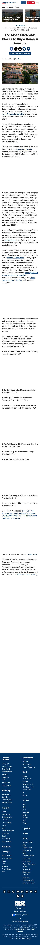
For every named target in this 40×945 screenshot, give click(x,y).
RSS (31, 891)
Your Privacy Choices (21, 915)
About (25, 838)
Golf (24, 820)
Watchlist (6, 847)
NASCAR (26, 812)
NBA (24, 807)
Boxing (25, 815)
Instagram (13, 891)
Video (25, 833)
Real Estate (28, 757)
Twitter (16, 49)
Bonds (4, 825)
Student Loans (7, 766)
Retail (4, 836)
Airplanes (5, 866)
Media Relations (28, 856)
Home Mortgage (20, 26)
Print (24, 49)
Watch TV (31, 3)
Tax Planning (6, 785)
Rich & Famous (7, 858)
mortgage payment (24, 149)
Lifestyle (5, 852)
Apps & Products (28, 883)
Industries (5, 833)
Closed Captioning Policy (20, 921)
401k (3, 780)
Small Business (7, 802)
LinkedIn (26, 891)
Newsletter (35, 891)
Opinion (26, 828)
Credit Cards (6, 769)
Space (25, 795)
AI (23, 792)
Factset (26, 927)
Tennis (25, 823)
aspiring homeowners (15, 258)
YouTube (18, 891)
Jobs (24, 845)
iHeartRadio (22, 896)
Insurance (5, 777)
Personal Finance (6, 758)
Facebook (11, 49)
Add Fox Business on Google (21, 53)
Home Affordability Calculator (13, 114)
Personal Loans (7, 772)
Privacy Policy (27, 850)
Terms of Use (27, 848)
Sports (26, 800)
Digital (25, 776)
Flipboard (22, 891)
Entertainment (7, 855)
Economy (6, 790)
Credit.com (18, 59)
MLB (24, 810)
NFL (24, 804)
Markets (5, 808)
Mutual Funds (6, 841)
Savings (4, 774)
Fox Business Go (28, 880)
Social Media (27, 779)
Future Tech (27, 790)
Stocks (4, 812)
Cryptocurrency (7, 817)
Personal (26, 761)
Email (28, 49)
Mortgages (5, 763)
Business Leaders (8, 831)
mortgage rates (11, 240)
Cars (3, 864)
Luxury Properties (29, 767)
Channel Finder (28, 842)
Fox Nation (26, 877)
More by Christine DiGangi (27, 574)
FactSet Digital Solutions (22, 929)
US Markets (6, 814)
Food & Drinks (6, 869)
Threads (20, 49)
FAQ (24, 853)
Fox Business (9, 2)
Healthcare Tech (28, 787)
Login (23, 3)
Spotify (18, 896)
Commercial (27, 764)
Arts (3, 872)
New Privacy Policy (20, 911)
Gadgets (26, 781)
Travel (4, 861)
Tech (25, 772)
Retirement (6, 782)
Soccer (25, 818)
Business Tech (28, 784)
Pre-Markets (6, 839)
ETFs (3, 828)
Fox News (26, 875)
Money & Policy (7, 800)
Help (20, 918)
